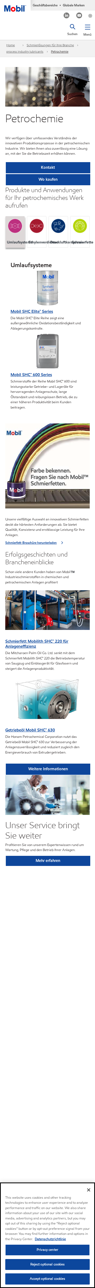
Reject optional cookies (47, 1264)
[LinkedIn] (66, 16)
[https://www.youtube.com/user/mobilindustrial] (79, 16)
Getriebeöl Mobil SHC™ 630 (30, 730)
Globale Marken (74, 5)
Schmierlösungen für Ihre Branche (50, 45)
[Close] (88, 1190)
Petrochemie (59, 51)
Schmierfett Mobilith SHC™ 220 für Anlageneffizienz (36, 643)
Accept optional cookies (47, 1278)
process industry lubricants (24, 51)
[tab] (15, 232)
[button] (87, 29)
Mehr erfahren (48, 860)
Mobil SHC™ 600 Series (31, 374)
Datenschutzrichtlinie (50, 1239)
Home (10, 45)
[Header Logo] (15, 6)
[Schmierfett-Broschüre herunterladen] (47, 467)
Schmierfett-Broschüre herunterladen (31, 542)
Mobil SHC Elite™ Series (32, 311)
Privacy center (47, 1249)
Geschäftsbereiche (45, 5)
